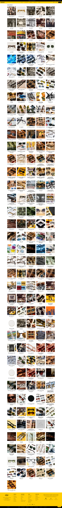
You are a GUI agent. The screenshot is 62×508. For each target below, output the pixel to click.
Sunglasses (37, 496)
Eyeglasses (37, 495)
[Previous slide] (10, 0)
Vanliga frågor (29, 499)
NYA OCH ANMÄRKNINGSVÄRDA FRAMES (31, 0)
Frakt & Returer (30, 495)
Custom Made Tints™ (38, 497)
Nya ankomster (37, 499)
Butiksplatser (15, 496)
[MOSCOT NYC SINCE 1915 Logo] (3, 2)
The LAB (36, 500)
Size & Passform (22, 495)
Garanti (29, 498)
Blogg (21, 498)
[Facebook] (27, 504)
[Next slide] (53, 0)
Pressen (22, 499)
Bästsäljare (37, 498)
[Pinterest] (31, 504)
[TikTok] (34, 504)
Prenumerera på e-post (23, 500)
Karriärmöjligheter (30, 500)
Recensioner (22, 497)
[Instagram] (29, 504)
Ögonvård (14, 498)
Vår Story (15, 495)
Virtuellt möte (15, 497)
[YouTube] (32, 504)
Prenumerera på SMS (23, 501)
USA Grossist (15, 501)
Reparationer (29, 497)
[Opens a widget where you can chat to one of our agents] (59, 506)
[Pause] (52, 0)
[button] (55, 2)
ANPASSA (60, 2)
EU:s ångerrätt (29, 496)
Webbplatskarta (29, 501)
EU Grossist (15, 500)
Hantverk (22, 496)
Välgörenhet (15, 499)
